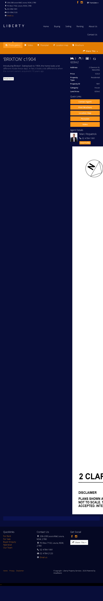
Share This (90, 51)
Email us (10, 15)
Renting (80, 26)
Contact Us (92, 34)
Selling (68, 26)
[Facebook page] (78, 2)
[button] (85, 107)
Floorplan (85, 118)
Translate (93, 2)
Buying (57, 26)
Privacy (11, 571)
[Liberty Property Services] (13, 24)
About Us (93, 26)
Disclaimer (20, 571)
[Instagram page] (82, 2)
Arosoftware (58, 573)
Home (46, 26)
